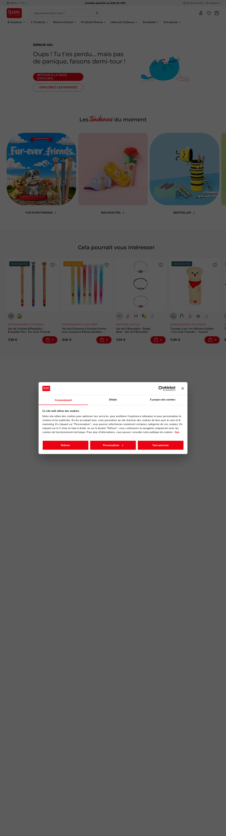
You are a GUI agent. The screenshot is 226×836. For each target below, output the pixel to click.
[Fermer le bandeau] (182, 388)
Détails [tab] (113, 399)
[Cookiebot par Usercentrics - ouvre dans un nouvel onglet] (160, 388)
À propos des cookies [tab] (162, 399)
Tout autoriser (160, 445)
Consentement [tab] (63, 399)
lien (177, 432)
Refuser (65, 445)
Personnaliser (111, 445)
